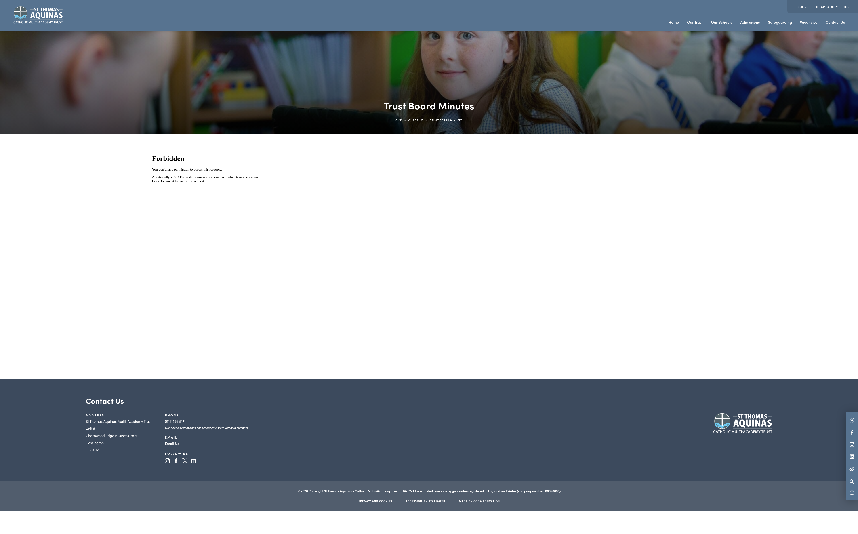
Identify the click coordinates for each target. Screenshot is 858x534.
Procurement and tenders (73, 259)
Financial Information (69, 209)
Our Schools (721, 22)
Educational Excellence (71, 176)
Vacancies (809, 22)
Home (674, 22)
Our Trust (695, 22)
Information (62, 360)
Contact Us (835, 22)
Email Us (172, 443)
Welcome (59, 276)
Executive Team (64, 193)
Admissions (750, 22)
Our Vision (60, 243)
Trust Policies (62, 326)
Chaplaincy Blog (832, 7)
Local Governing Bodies (71, 310)
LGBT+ (801, 7)
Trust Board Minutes (68, 343)
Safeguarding (780, 22)
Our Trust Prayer (66, 226)
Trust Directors (64, 293)
